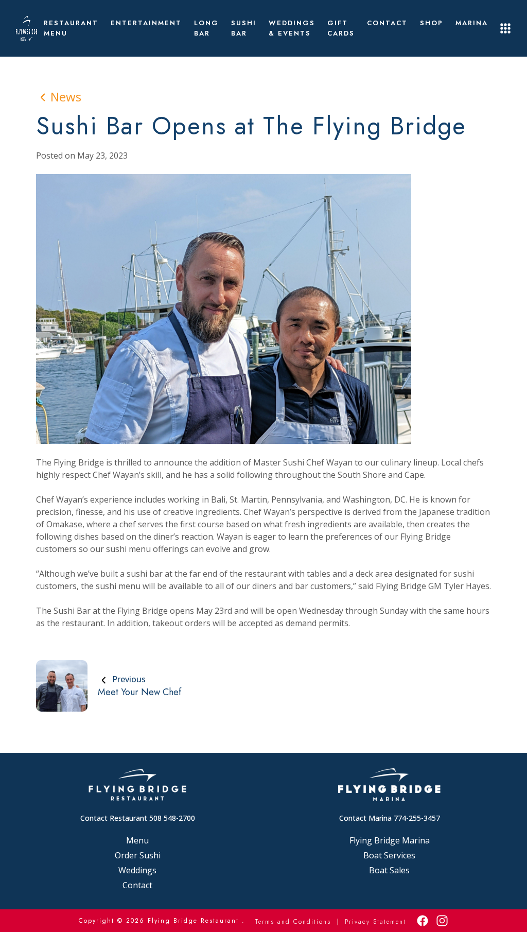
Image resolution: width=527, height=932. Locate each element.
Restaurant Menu (71, 28)
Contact (387, 23)
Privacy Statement (375, 921)
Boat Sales (389, 870)
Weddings (137, 870)
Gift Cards (341, 28)
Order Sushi (138, 855)
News (65, 96)
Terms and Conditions (293, 921)
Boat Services (389, 855)
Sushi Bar (243, 28)
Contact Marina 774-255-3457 (389, 818)
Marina (471, 23)
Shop (431, 23)
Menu (137, 840)
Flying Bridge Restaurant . (196, 920)
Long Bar (206, 28)
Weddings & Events (292, 28)
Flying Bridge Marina (389, 840)
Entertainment (146, 23)
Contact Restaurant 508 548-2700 (137, 818)
